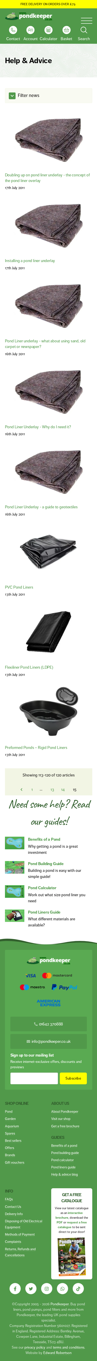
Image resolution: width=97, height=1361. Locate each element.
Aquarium (12, 1126)
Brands (10, 1155)
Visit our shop (60, 1119)
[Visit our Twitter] (31, 1288)
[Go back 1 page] (21, 789)
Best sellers (13, 1140)
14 (63, 789)
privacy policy (34, 1347)
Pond (8, 1111)
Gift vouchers (14, 1162)
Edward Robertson (57, 1353)
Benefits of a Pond (44, 839)
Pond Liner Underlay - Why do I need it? (38, 426)
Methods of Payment (20, 1234)
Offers (9, 1148)
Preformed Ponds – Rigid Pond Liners (36, 747)
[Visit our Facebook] (15, 1288)
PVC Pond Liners (19, 587)
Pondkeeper (60, 1304)
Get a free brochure (65, 1126)
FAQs (9, 1199)
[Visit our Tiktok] (78, 1288)
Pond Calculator (42, 887)
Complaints (13, 1242)
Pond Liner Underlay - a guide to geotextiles (41, 506)
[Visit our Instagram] (46, 1288)
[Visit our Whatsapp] (62, 1288)
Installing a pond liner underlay (30, 260)
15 (74, 789)
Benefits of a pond (64, 1145)
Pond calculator (62, 1160)
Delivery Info (14, 1214)
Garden (10, 1119)
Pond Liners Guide (44, 912)
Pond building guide (65, 1153)
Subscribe (73, 1078)
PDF (60, 1222)
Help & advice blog (64, 1174)
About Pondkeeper (64, 1111)
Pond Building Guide (46, 863)
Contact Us (13, 1207)
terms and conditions (68, 1347)
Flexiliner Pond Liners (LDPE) (29, 667)
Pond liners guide (63, 1167)
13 (52, 789)
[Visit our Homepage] (28, 16)
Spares (10, 1133)
